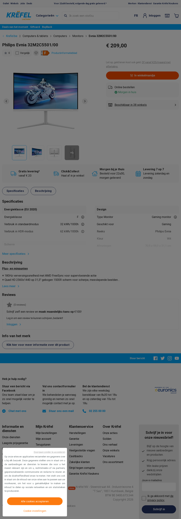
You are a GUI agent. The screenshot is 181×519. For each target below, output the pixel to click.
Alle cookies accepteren (35, 501)
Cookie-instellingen (35, 510)
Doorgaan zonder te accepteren (49, 452)
